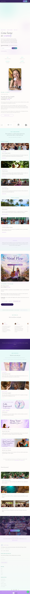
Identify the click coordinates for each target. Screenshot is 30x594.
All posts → (2, 469)
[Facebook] (6, 550)
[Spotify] (4, 550)
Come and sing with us (15, 530)
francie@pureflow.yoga (7, 548)
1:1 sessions (21, 460)
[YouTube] (3, 550)
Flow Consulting (3, 586)
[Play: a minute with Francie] (15, 79)
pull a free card (6, 359)
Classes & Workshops (3, 585)
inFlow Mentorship (3, 580)
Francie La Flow (3, 1)
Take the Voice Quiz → (15, 540)
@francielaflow (2, 548)
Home (1, 568)
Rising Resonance (17, 460)
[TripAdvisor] (8, 550)
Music (1, 571)
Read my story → (7, 115)
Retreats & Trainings (3, 583)
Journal (1, 574)
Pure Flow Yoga (6, 545)
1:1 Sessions (2, 582)
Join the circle (4, 562)
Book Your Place (7, 304)
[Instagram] (1, 550)
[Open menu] (28, 1)
